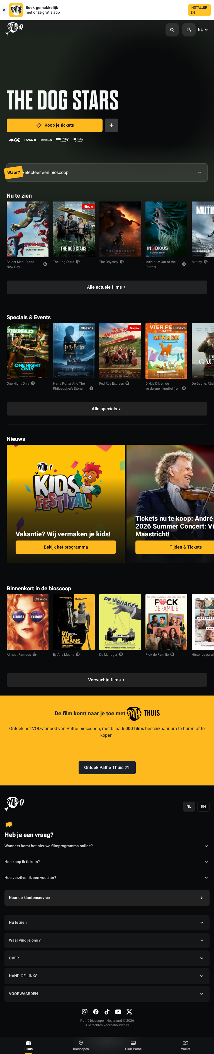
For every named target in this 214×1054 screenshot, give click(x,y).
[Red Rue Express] (120, 351)
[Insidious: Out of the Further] (166, 229)
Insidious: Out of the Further (160, 264)
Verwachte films (104, 680)
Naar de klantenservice (29, 898)
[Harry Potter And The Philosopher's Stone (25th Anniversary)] (74, 351)
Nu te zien (18, 922)
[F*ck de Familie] (166, 622)
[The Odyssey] (120, 229)
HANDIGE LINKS (23, 976)
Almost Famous (19, 654)
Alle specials (104, 409)
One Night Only (18, 383)
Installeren (199, 10)
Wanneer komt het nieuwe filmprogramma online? (48, 846)
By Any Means (63, 654)
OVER (14, 958)
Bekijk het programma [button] (66, 547)
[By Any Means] (74, 622)
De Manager (108, 654)
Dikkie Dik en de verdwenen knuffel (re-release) (161, 388)
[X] (129, 1011)
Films (29, 1048)
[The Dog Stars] (74, 229)
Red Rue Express (111, 383)
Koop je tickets (59, 125)
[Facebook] (96, 1011)
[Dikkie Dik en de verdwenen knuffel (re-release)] (166, 351)
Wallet (185, 1048)
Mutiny (197, 261)
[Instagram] (84, 1011)
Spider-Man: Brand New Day (20, 264)
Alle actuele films (104, 287)
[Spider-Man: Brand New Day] (27, 229)
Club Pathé (133, 1048)
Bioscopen (81, 1048)
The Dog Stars (63, 261)
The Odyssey (108, 261)
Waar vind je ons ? (25, 940)
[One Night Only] (27, 351)
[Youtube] (118, 1011)
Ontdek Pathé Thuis (103, 767)
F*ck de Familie (157, 654)
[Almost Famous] (27, 622)
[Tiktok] (107, 1011)
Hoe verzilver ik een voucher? (30, 878)
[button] (172, 29)
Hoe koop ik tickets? (22, 862)
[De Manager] (120, 622)
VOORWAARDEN (23, 994)
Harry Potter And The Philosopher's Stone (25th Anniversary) (69, 388)
